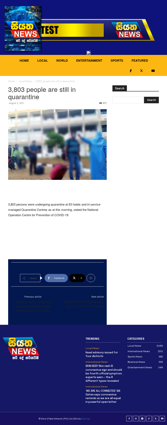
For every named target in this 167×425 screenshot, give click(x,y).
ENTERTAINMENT (89, 60)
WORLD (62, 60)
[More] (91, 278)
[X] (155, 419)
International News (97, 361)
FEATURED (140, 60)
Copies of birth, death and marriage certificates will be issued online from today (33, 306)
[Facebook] (129, 419)
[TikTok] (149, 419)
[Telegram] (142, 419)
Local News (25, 81)
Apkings (85, 418)
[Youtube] (162, 419)
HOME (24, 60)
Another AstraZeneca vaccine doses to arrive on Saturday (83, 304)
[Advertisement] (57, 191)
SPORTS (117, 60)
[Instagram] (136, 419)
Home (11, 81)
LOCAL (42, 60)
